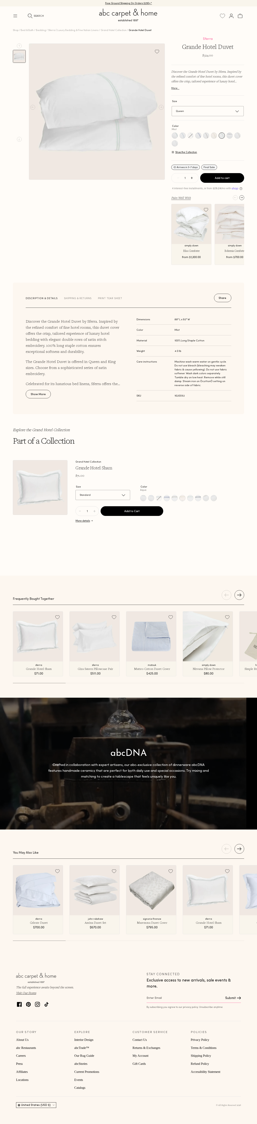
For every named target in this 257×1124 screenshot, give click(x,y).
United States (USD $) (36, 1105)
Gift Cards (139, 1063)
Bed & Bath (27, 30)
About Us (22, 1039)
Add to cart (222, 178)
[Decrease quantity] (178, 178)
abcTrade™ (81, 1048)
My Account (140, 1055)
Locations (22, 1080)
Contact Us (140, 1039)
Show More (38, 394)
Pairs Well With (181, 198)
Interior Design (83, 1039)
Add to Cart (132, 511)
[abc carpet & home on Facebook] (19, 1003)
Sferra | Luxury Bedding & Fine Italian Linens (73, 30)
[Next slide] (19, 139)
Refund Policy (200, 1063)
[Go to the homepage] (128, 20)
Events (78, 1080)
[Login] (231, 16)
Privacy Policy (200, 1039)
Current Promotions (86, 1071)
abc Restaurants (26, 1048)
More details (82, 520)
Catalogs (79, 1087)
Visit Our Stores (26, 993)
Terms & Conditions (203, 1048)
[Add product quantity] (80, 511)
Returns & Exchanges (146, 1048)
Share (222, 298)
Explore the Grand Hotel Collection (41, 429)
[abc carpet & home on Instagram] (37, 1003)
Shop (15, 30)
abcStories (80, 1063)
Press (19, 1063)
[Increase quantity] (191, 178)
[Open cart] (240, 16)
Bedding (41, 30)
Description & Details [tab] (42, 298)
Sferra (208, 39)
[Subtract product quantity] (94, 511)
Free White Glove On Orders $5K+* (128, 3)
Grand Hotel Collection (113, 30)
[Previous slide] (19, 45)
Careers (21, 1055)
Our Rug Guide (84, 1055)
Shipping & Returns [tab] (78, 298)
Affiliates (22, 1071)
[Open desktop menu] (15, 15)
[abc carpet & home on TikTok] (46, 1003)
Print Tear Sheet (110, 298)
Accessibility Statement (205, 1071)
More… (175, 88)
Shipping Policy (201, 1055)
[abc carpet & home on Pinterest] (28, 1003)
